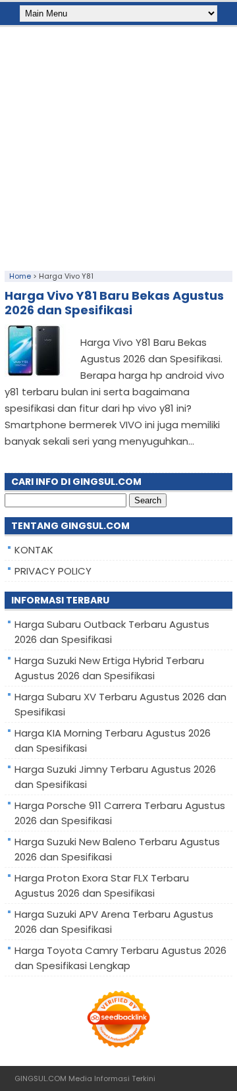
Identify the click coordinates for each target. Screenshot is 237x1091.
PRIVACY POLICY (53, 571)
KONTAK (33, 550)
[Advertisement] (118, 145)
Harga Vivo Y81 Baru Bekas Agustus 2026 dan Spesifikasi (114, 302)
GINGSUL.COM (40, 1078)
